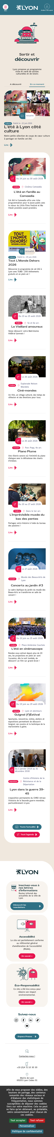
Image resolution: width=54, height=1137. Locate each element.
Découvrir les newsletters (19, 906)
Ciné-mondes (27, 390)
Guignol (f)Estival (27, 714)
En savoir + (27, 956)
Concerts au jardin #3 (27, 585)
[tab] (15, 85)
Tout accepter (18, 1120)
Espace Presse (25, 1036)
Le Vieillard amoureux (27, 326)
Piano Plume (27, 451)
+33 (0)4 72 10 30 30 (27, 1068)
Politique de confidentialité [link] (27, 1131)
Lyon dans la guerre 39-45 (27, 791)
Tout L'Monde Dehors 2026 (24, 262)
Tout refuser (37, 1120)
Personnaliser (27, 1126)
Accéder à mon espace (47, 6)
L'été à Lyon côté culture (22, 129)
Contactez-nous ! (27, 1056)
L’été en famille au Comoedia (27, 194)
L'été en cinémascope (27, 649)
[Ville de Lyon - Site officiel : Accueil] (27, 7)
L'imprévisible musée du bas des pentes (27, 517)
